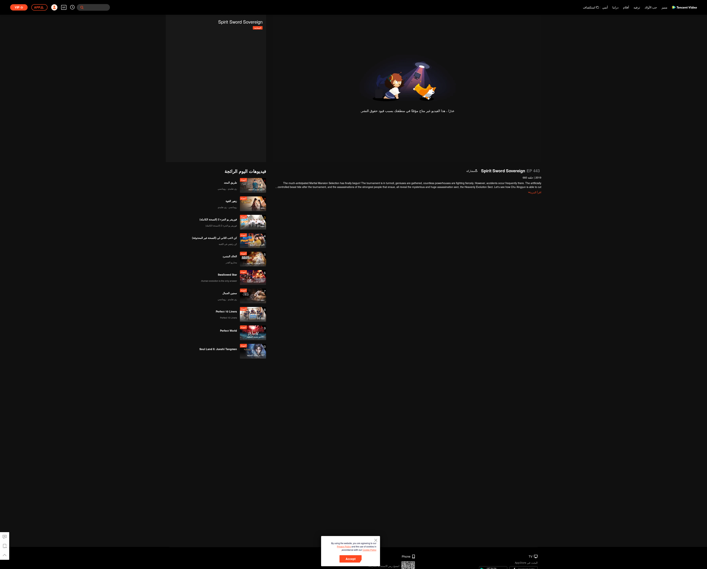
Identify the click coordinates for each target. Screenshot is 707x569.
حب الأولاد (651, 7)
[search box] (82, 7)
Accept (351, 559)
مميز (664, 7)
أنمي (605, 7)
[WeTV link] (684, 7)
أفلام (626, 7)
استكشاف (589, 7)
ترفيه (637, 7)
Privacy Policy (344, 546)
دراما (615, 7)
